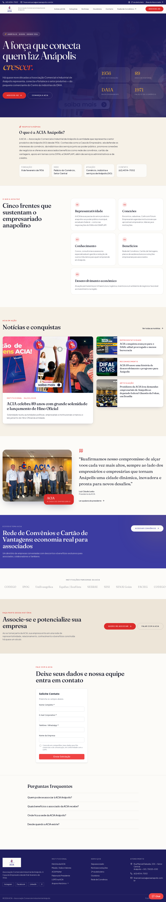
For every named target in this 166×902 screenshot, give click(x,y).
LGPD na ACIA (57, 879)
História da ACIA (58, 864)
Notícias (85, 9)
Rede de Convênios (125, 9)
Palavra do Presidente (61, 875)
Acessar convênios (145, 528)
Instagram (8, 884)
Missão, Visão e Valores (61, 868)
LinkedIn (33, 884)
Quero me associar (118, 626)
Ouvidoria (97, 9)
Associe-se (154, 9)
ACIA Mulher (57, 872)
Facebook (21, 884)
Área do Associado (153, 2)
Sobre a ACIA (59, 9)
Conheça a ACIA (40, 95)
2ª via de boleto (137, 2)
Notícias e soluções (99, 868)
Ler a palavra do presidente (90, 501)
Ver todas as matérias (151, 328)
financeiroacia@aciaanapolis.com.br (148, 879)
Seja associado (97, 864)
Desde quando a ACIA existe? (43, 824)
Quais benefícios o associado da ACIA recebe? (53, 806)
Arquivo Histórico (59, 883)
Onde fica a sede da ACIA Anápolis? (46, 815)
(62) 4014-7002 (141, 873)
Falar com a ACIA (150, 626)
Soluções (73, 9)
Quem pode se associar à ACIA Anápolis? (49, 797)
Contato (109, 9)
